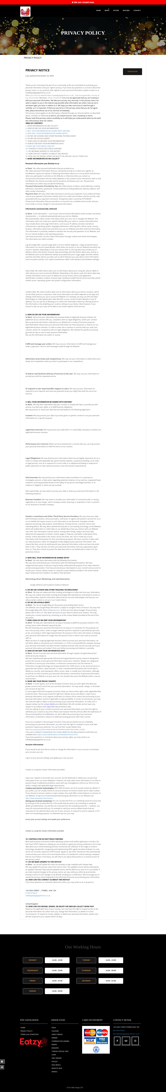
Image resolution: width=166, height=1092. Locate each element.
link (41, 612)
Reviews (126, 10)
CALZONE (55, 1031)
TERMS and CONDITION (30, 1034)
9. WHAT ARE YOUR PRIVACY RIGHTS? (40, 146)
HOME (23, 1028)
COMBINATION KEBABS (60, 1041)
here (58, 610)
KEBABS (54, 1038)
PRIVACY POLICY (27, 1031)
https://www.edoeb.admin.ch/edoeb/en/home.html (57, 734)
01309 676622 (31, 893)
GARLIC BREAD (57, 1034)
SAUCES (54, 1061)
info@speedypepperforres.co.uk (38, 895)
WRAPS (54, 1044)
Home (98, 10)
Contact (137, 10)
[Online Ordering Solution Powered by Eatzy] (34, 1042)
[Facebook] (117, 1041)
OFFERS (116, 10)
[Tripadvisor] (126, 1041)
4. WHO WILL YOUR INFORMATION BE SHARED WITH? (46, 133)
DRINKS (54, 1072)
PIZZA (54, 1028)
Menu (107, 10)
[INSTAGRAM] (135, 1041)
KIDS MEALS (56, 1065)
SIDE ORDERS (57, 1058)
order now (132, 71)
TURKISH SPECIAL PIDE (60, 1051)
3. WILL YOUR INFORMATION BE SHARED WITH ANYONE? (48, 131)
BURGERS (55, 1048)
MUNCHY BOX (57, 1068)
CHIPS (54, 1055)
